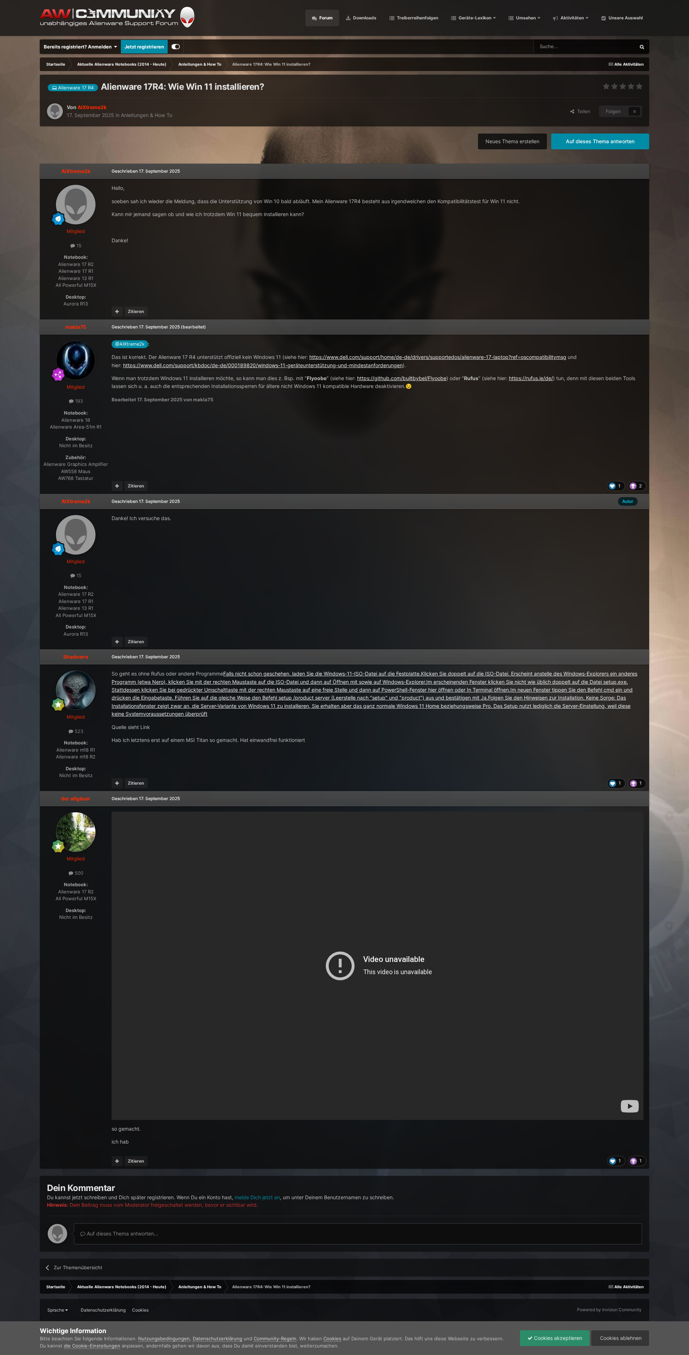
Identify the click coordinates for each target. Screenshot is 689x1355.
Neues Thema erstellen (512, 141)
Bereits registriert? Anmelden (79, 47)
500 (78, 873)
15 (78, 245)
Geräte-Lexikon (475, 17)
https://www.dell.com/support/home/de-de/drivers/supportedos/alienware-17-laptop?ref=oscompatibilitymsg (437, 357)
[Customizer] (175, 46)
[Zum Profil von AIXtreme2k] (55, 111)
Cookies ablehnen (620, 1338)
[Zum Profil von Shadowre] (75, 690)
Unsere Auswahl (625, 17)
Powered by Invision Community (609, 1309)
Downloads (364, 17)
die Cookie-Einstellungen (92, 1346)
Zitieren (136, 311)
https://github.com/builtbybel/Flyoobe (401, 378)
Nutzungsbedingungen (164, 1338)
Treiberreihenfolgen (417, 17)
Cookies (140, 1310)
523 (78, 731)
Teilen (582, 111)
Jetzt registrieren (144, 47)
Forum (325, 17)
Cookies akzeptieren (557, 1338)
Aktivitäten (571, 17)
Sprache (56, 1310)
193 (78, 401)
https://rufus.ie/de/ (531, 378)
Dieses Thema (611, 46)
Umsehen (525, 17)
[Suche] (642, 46)
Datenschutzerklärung (103, 1310)
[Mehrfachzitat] (117, 312)
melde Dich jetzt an (257, 1197)
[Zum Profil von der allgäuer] (75, 832)
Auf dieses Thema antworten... (121, 1233)
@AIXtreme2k (130, 344)
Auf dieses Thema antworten (600, 141)
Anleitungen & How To (146, 115)
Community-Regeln (275, 1338)
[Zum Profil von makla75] (75, 360)
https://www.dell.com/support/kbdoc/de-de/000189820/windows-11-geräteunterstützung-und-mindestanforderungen (263, 365)
